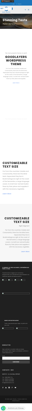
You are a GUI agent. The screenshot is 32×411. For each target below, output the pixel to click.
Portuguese (6, 1)
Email (3, 355)
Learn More (16, 83)
